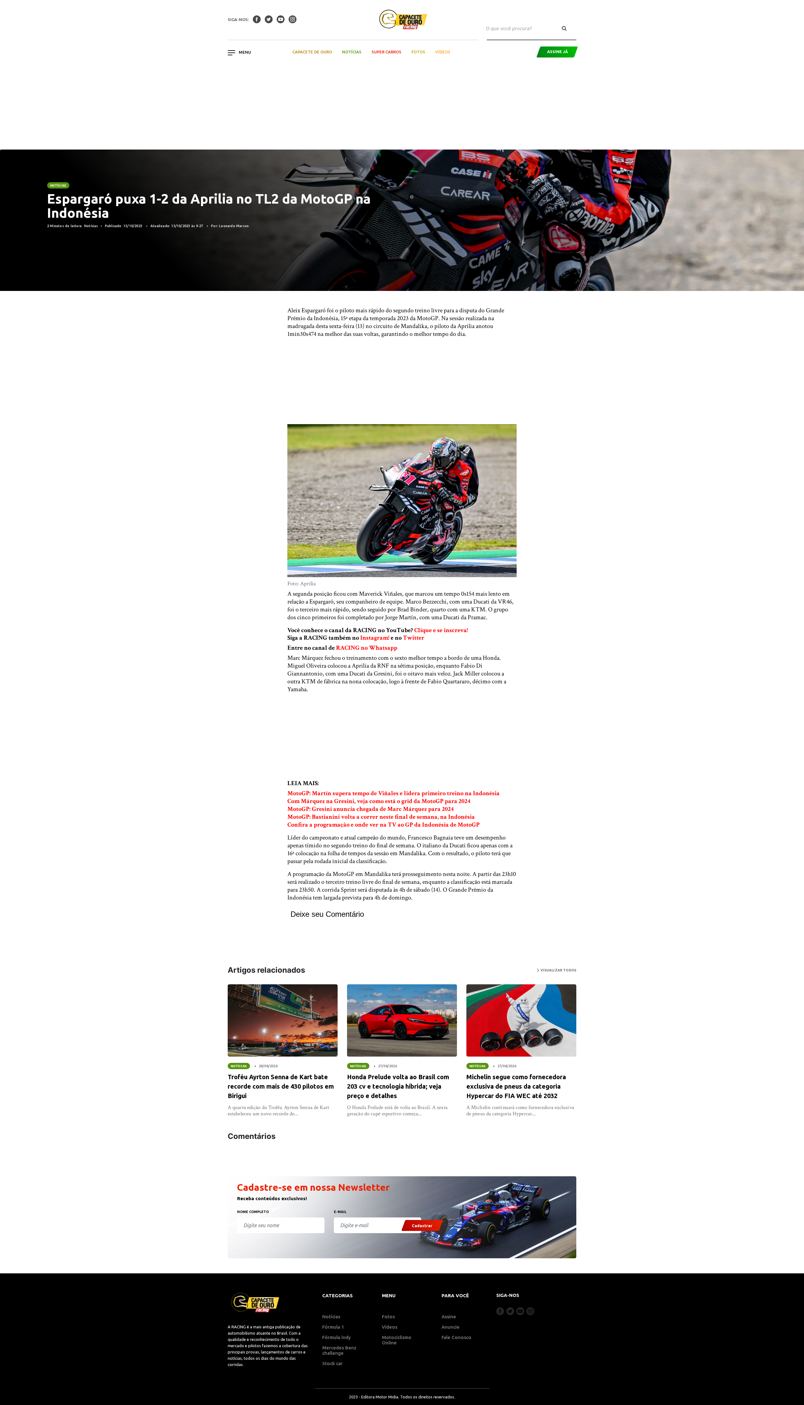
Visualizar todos (557, 970)
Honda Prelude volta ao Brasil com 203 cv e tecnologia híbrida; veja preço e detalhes (398, 1086)
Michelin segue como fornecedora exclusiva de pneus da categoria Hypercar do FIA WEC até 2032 (516, 1086)
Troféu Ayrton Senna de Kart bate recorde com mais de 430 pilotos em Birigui (281, 1086)
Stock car (332, 1363)
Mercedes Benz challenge (339, 1350)
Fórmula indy (336, 1337)
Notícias (351, 52)
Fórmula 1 (333, 1327)
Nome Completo (253, 1212)
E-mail (340, 1212)
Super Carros (386, 52)
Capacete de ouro (312, 52)
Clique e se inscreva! (441, 630)
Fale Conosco (456, 1337)
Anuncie (450, 1327)
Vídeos (442, 52)
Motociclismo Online (396, 1340)
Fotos (418, 52)
